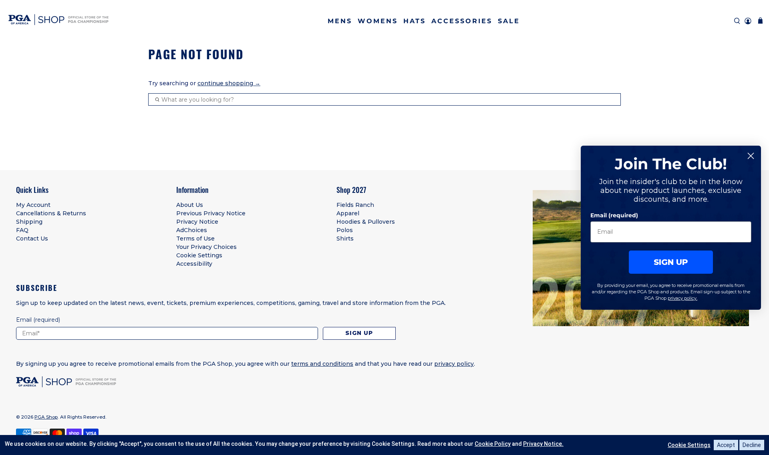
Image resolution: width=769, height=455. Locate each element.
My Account (33, 204)
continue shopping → (228, 83)
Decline (752, 445)
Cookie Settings (199, 255)
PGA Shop (46, 417)
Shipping (29, 221)
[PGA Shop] (58, 21)
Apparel (347, 213)
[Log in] (748, 21)
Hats (414, 21)
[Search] (737, 21)
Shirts (345, 238)
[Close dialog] (751, 156)
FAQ (22, 230)
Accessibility (194, 263)
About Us (189, 204)
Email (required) (614, 214)
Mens (340, 21)
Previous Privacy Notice (211, 213)
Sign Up (359, 333)
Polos (344, 230)
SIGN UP (671, 262)
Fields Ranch (355, 204)
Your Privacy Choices (206, 247)
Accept (726, 445)
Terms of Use (195, 238)
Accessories (461, 21)
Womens (378, 21)
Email (38, 319)
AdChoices (191, 230)
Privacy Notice (197, 221)
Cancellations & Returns (51, 213)
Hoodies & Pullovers (365, 221)
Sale (509, 21)
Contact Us (32, 238)
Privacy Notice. (543, 444)
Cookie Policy (493, 444)
